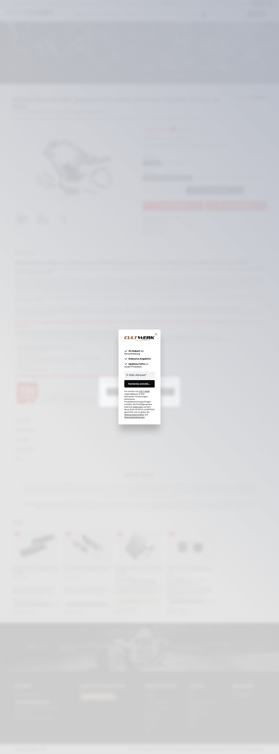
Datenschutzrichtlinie (134, 415)
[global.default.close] (156, 334)
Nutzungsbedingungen (134, 417)
